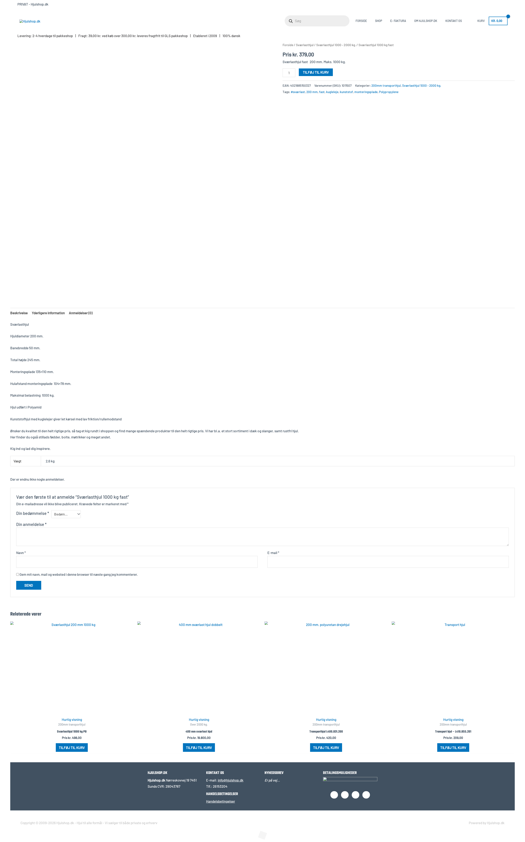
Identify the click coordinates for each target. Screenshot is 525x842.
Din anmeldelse (31, 524)
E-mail (273, 553)
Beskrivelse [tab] (19, 313)
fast (322, 92)
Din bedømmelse (32, 513)
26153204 (220, 786)
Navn (21, 553)
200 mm (312, 92)
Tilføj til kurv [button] (72, 747)
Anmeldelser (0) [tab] (80, 313)
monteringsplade (366, 92)
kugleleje (332, 92)
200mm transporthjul (386, 85)
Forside (288, 45)
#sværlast (298, 92)
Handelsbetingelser (220, 801)
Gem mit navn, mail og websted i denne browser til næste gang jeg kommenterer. (78, 574)
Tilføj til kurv (316, 72)
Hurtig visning (72, 719)
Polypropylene (388, 92)
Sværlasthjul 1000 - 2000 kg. (336, 45)
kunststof (346, 92)
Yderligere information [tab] (48, 313)
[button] (11, 838)
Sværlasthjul (305, 45)
